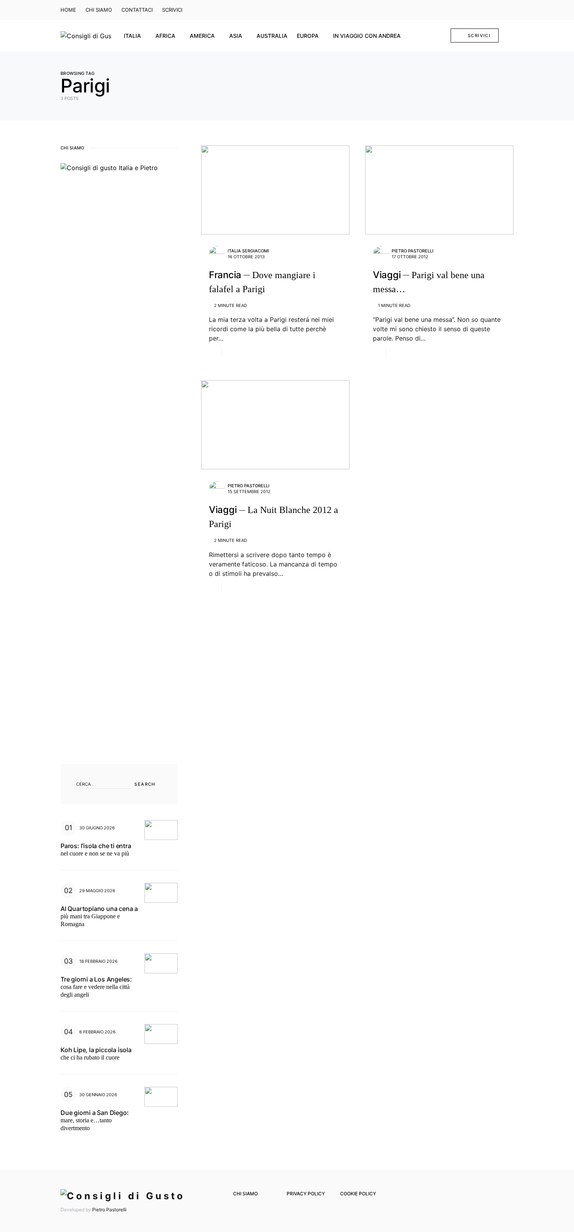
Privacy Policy (306, 1193)
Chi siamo (245, 1193)
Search (144, 784)
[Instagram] (486, 10)
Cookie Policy (358, 1193)
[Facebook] (475, 10)
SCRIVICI (172, 10)
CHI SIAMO (99, 10)
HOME (68, 10)
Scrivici (479, 35)
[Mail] (498, 10)
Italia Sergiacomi (248, 251)
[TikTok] (509, 10)
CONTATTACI (137, 10)
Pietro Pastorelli (412, 251)
